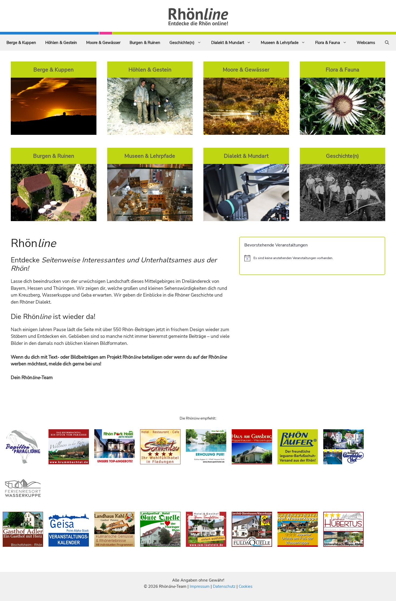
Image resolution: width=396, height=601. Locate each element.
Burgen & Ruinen (145, 42)
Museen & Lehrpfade (279, 42)
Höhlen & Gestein (61, 42)
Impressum (200, 586)
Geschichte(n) (181, 42)
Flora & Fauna (327, 42)
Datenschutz (224, 586)
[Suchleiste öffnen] (387, 43)
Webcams (366, 42)
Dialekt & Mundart (227, 42)
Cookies (245, 586)
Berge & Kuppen (21, 42)
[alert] (312, 258)
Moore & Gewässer (103, 42)
